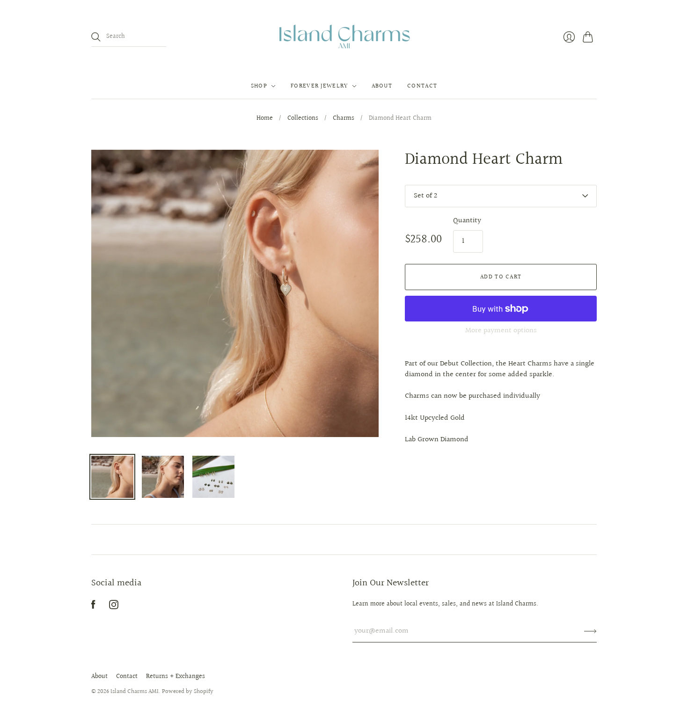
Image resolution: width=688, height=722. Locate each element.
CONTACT (422, 86)
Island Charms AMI (134, 691)
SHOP (259, 86)
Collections (302, 119)
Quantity (467, 221)
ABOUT (382, 86)
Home (264, 119)
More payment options (501, 330)
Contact (127, 676)
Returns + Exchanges (175, 676)
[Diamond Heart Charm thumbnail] (112, 477)
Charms (343, 119)
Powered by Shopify (187, 691)
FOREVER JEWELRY (319, 86)
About (99, 676)
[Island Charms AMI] (344, 36)
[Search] (96, 37)
